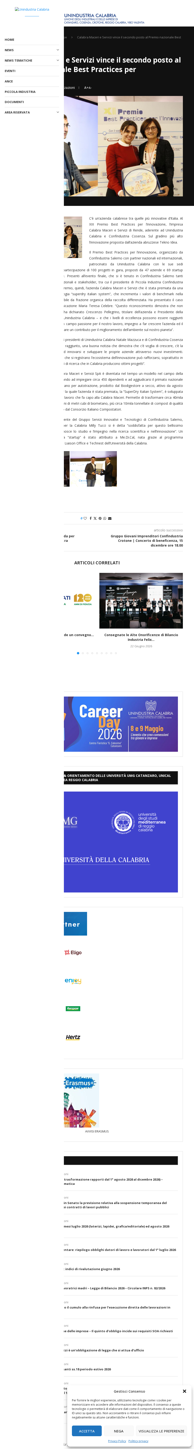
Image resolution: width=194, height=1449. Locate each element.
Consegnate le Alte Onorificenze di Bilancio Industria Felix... (141, 637)
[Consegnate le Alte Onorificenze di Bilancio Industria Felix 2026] (141, 601)
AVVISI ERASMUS (97, 1131)
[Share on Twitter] (95, 518)
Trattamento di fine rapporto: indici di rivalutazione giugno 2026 (68, 1269)
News (9, 50)
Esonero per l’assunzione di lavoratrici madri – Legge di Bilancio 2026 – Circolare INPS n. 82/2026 (90, 1288)
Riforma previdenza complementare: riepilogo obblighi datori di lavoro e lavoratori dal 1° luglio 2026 (96, 1250)
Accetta (87, 1431)
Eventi (10, 71)
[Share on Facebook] (91, 518)
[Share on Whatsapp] (104, 518)
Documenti (14, 102)
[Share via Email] (109, 518)
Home (9, 39)
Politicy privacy (138, 1441)
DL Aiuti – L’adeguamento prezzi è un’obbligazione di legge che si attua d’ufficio (80, 1350)
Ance (9, 81)
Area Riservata (17, 112)
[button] (184, 1391)
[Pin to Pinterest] (100, 518)
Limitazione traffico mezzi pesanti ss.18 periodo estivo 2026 (63, 1369)
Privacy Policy (117, 1441)
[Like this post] (85, 518)
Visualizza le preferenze (161, 1431)
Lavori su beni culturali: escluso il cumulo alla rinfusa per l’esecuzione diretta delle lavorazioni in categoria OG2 (93, 1309)
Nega (118, 1431)
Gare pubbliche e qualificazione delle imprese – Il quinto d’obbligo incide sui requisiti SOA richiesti (94, 1331)
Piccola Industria (20, 92)
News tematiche (18, 60)
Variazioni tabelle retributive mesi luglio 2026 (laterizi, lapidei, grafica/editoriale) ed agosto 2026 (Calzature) (92, 1228)
